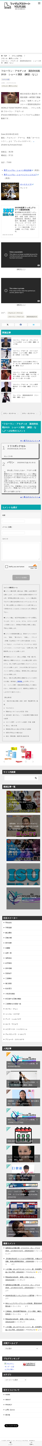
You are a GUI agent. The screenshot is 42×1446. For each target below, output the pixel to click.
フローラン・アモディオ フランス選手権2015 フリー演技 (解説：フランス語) (25, 386)
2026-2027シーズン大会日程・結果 (20, 1141)
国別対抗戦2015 (32, 316)
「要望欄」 (19, 681)
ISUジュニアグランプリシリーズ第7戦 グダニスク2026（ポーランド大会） (23, 899)
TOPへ (31, 1444)
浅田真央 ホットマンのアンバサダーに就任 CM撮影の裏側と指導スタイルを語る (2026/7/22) (23, 826)
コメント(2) (5, 79)
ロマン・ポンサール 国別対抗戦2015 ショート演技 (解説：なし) (12, 413)
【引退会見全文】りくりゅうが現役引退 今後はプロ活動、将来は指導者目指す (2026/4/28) (23, 1213)
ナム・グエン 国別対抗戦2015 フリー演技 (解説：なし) (25, 396)
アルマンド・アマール (15, 313)
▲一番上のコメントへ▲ (30, 497)
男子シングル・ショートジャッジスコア (20, 175)
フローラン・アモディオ (16, 316)
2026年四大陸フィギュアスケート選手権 (19, 1295)
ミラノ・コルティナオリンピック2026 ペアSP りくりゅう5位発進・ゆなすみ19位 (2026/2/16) (23, 1194)
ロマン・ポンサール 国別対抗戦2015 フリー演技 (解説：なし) (31, 413)
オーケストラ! (26, 184)
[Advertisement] (21, 32)
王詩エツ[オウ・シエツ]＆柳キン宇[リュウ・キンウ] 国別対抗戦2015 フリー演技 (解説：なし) (26, 363)
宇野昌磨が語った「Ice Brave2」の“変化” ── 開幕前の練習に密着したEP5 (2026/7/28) (23, 802)
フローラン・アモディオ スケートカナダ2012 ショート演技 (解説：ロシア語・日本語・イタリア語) (25, 353)
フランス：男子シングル (9, 86)
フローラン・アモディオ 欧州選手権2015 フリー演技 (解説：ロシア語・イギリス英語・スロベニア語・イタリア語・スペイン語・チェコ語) (26, 375)
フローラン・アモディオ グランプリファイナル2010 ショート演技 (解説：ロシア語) (26, 342)
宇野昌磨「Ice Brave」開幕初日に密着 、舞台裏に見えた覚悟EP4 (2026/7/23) (23, 850)
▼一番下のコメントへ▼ (30, 441)
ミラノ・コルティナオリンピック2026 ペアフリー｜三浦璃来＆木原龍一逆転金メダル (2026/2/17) (24, 1231)
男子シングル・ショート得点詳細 (17, 170)
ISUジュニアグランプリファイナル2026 (23, 875)
